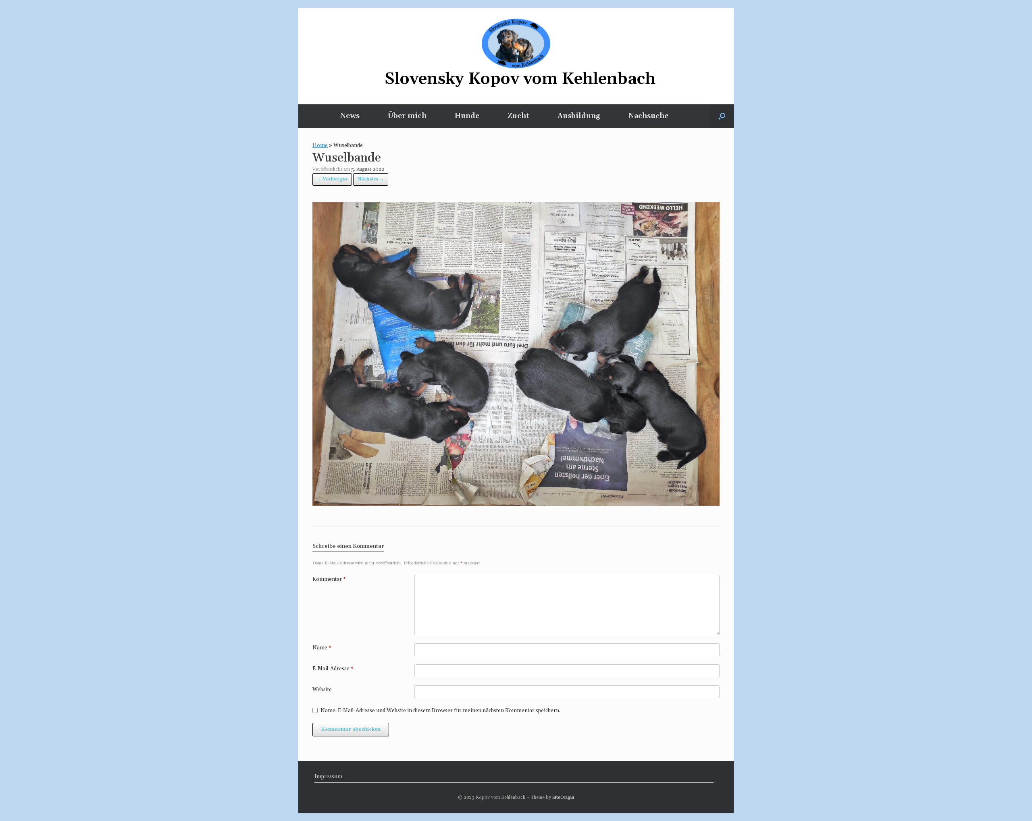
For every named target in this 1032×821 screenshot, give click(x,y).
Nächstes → (371, 179)
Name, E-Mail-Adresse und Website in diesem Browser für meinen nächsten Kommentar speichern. (440, 710)
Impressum (328, 776)
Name (321, 648)
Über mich (407, 115)
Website (322, 689)
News (350, 115)
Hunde (467, 115)
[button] (722, 116)
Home (320, 145)
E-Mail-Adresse (333, 669)
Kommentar (329, 579)
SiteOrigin (563, 797)
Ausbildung (579, 115)
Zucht (518, 115)
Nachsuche (648, 115)
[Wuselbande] (516, 503)
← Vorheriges (332, 179)
